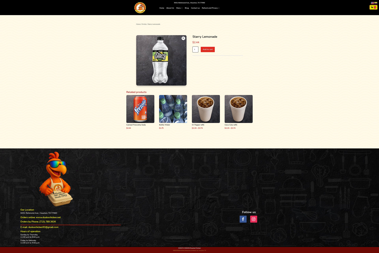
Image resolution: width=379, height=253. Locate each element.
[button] (183, 38)
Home (161, 8)
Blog (187, 8)
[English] (372, 3)
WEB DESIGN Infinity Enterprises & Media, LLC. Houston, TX (189, 250)
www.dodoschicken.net (48, 217)
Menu (178, 8)
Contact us (195, 8)
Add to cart (208, 49)
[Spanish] (376, 3)
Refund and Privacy (210, 8)
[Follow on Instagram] (253, 219)
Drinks (144, 24)
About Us (170, 8)
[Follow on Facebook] (243, 219)
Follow (261, 219)
